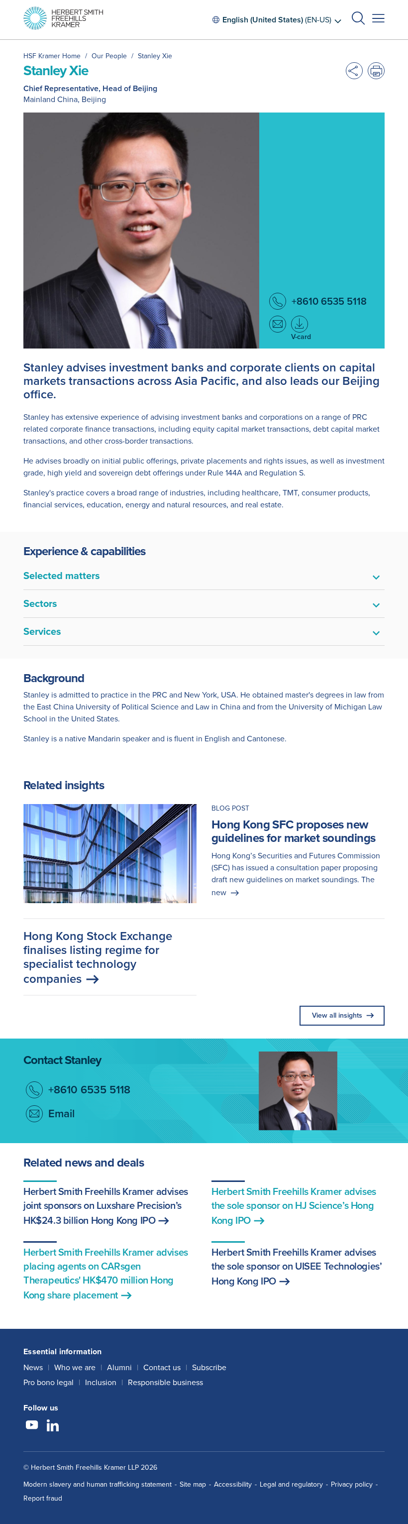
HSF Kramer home (52, 56)
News (33, 1367)
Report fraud (42, 1498)
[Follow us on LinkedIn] (53, 1426)
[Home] (63, 18)
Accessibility (233, 1484)
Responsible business (165, 1382)
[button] (358, 19)
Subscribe (209, 1367)
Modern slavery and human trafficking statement (97, 1484)
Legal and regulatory (291, 1484)
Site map (193, 1484)
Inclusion (100, 1382)
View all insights (337, 1015)
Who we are (75, 1367)
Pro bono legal (48, 1382)
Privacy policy (352, 1484)
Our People (109, 56)
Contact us (162, 1367)
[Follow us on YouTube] (31, 1426)
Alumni (119, 1367)
